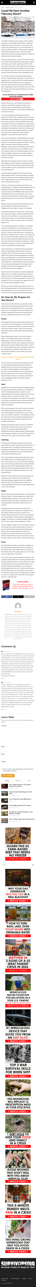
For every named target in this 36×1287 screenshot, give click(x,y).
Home (2, 7)
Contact (30, 1278)
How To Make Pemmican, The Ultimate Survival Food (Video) (20, 785)
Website (3, 761)
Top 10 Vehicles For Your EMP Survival (20, 799)
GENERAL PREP (9, 7)
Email (3, 754)
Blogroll (24, 1278)
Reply (4, 678)
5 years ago (8, 651)
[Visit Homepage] (18, 2)
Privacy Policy (4, 1278)
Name (3, 746)
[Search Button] (34, 2)
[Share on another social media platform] (29, 596)
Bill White (18, 611)
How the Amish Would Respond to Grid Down (20, 792)
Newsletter (3, 1280)
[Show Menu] (2, 2)
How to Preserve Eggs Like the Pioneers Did (21, 819)
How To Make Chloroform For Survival (20, 805)
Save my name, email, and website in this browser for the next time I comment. (18, 770)
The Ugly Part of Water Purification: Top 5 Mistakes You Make (21, 812)
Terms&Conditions (15, 1278)
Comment (4, 725)
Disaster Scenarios (19, 7)
